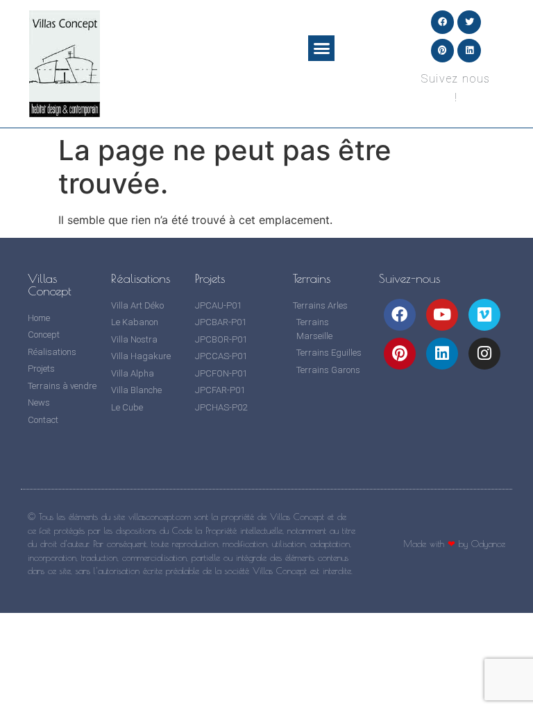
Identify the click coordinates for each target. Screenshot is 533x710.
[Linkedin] (469, 50)
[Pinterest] (443, 50)
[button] (321, 48)
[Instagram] (484, 354)
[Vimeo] (484, 315)
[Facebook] (443, 22)
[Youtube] (442, 315)
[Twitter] (469, 22)
